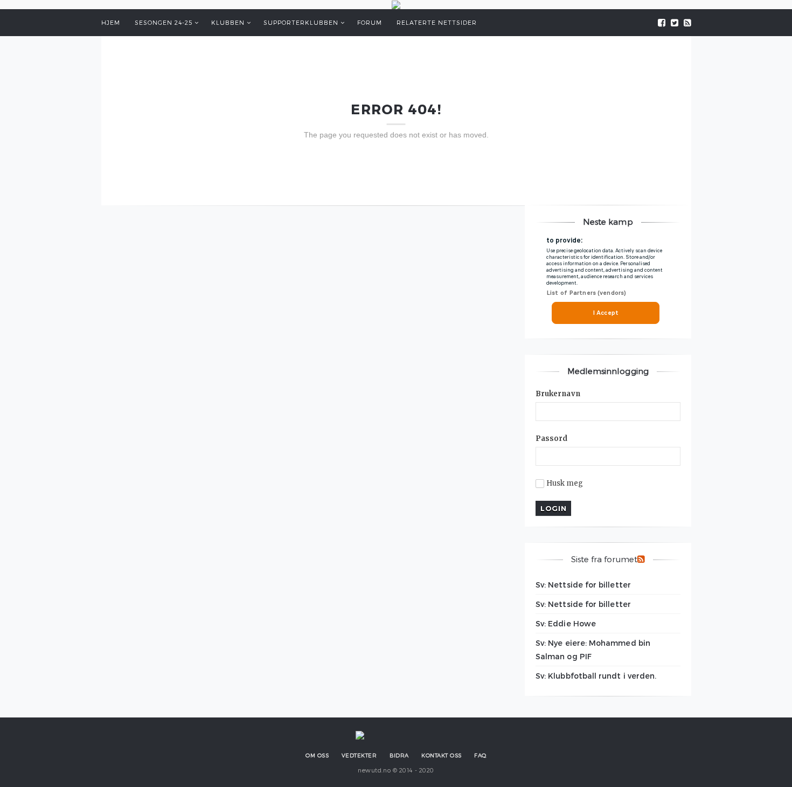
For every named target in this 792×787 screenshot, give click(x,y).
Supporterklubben (300, 22)
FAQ (480, 755)
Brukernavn (558, 393)
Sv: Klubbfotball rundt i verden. (596, 675)
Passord (552, 438)
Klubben (228, 22)
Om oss (317, 755)
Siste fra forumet (604, 559)
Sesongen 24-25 (163, 22)
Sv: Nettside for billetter (583, 584)
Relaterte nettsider (437, 22)
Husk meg (564, 483)
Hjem (110, 22)
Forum (369, 22)
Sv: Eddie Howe (566, 623)
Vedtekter (359, 755)
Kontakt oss (441, 755)
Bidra (399, 755)
